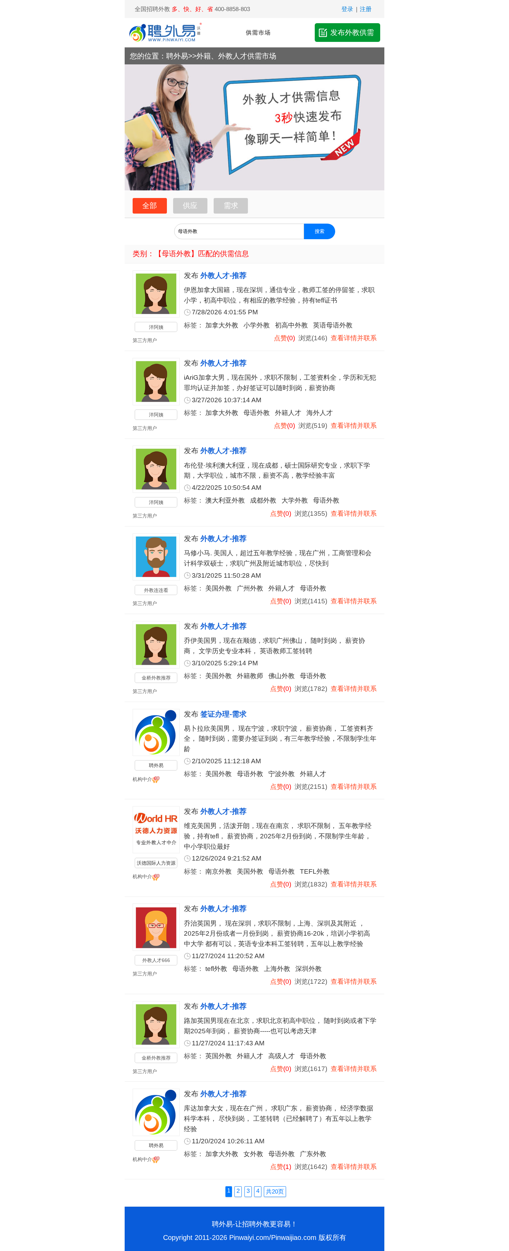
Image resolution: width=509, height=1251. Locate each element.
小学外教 (256, 325)
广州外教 (250, 588)
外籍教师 (250, 676)
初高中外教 (291, 325)
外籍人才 (288, 412)
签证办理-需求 (223, 714)
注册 (366, 9)
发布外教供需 (352, 32)
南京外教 (218, 871)
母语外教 (256, 412)
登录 (347, 9)
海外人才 (319, 412)
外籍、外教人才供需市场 (236, 56)
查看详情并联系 (354, 338)
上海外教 (277, 968)
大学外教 (295, 500)
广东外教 (313, 1154)
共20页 (275, 1191)
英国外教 (218, 1056)
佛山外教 (281, 676)
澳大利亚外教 (225, 500)
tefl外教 (216, 968)
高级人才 (281, 1056)
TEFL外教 (315, 871)
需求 (231, 205)
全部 (149, 205)
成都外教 (263, 500)
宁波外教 (281, 773)
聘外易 (177, 56)
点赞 (280, 338)
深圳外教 (308, 968)
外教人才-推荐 (223, 275)
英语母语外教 (332, 325)
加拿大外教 (221, 325)
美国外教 (218, 588)
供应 (190, 205)
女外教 (253, 1154)
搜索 (319, 231)
